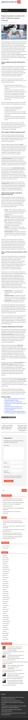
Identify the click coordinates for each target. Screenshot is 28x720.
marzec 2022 (5, 587)
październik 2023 (6, 569)
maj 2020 (5, 631)
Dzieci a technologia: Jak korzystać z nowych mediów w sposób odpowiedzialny (15, 667)
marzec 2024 (5, 561)
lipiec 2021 (5, 603)
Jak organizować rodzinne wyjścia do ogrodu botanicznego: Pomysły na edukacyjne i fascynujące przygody (12, 702)
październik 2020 (6, 621)
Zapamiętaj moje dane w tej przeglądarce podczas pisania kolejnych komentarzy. (13, 476)
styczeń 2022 (5, 591)
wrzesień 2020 (6, 623)
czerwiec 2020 (6, 629)
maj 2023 (5, 579)
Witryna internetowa (7, 471)
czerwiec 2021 (6, 605)
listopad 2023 (6, 567)
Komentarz (7, 445)
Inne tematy (5, 548)
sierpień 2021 (5, 601)
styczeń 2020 (5, 639)
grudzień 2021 (6, 593)
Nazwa (6, 463)
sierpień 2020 (5, 625)
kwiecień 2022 (6, 585)
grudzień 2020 (6, 617)
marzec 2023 (5, 581)
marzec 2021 (5, 611)
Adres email (7, 467)
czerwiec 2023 (6, 577)
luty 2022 (5, 589)
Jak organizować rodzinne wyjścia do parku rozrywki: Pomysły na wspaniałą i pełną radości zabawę (13, 522)
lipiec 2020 (5, 627)
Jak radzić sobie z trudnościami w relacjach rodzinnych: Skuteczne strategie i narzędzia (14, 648)
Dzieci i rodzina (12, 417)
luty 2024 (5, 563)
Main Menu (6, 10)
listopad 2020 (6, 619)
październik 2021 (6, 597)
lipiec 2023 (5, 575)
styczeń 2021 (5, 615)
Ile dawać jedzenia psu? (8, 506)
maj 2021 (5, 607)
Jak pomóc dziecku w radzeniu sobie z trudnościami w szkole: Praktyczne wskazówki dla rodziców (15, 403)
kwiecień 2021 (6, 609)
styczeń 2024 (5, 565)
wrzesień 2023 (6, 571)
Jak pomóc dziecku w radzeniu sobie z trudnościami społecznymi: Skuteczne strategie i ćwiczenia (13, 408)
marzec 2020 (5, 635)
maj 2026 (5, 555)
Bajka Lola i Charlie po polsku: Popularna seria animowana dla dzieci (7, 427)
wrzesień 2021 (6, 599)
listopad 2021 (6, 595)
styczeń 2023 (5, 583)
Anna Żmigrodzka (13, 22)
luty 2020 (5, 637)
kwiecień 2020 (6, 633)
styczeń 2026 (5, 557)
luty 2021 (5, 613)
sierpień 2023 (5, 573)
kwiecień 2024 (6, 559)
